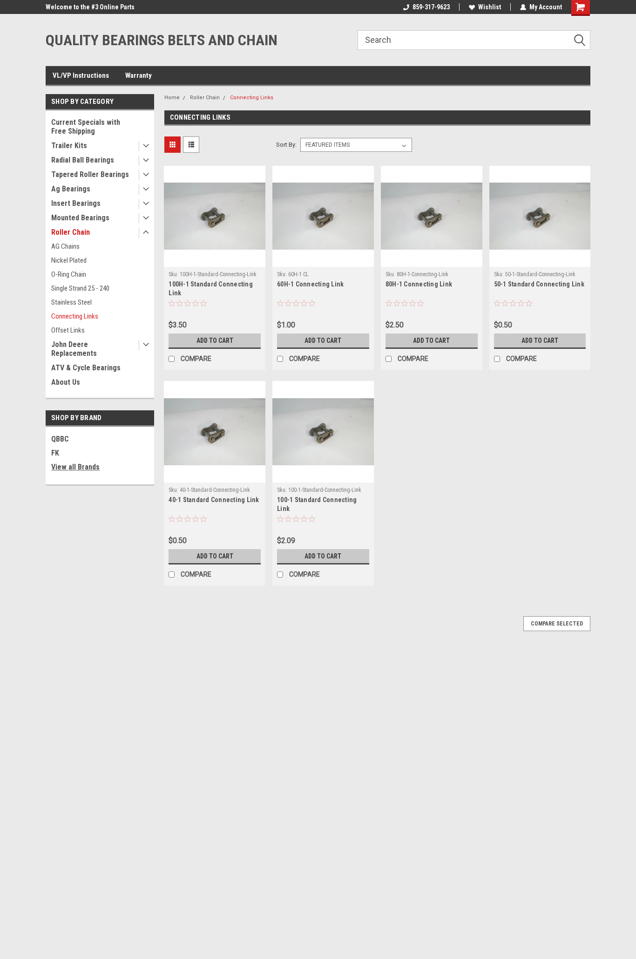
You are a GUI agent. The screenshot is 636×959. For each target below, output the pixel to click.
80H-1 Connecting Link (419, 284)
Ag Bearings (70, 188)
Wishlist (489, 7)
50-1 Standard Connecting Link (539, 284)
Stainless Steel (71, 302)
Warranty (138, 75)
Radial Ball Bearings (82, 160)
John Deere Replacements (74, 349)
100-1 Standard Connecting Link (317, 504)
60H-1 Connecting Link (310, 284)
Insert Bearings (76, 203)
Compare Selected (557, 623)
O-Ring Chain (68, 274)
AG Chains (65, 246)
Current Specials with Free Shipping (85, 127)
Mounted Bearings (80, 217)
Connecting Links (74, 316)
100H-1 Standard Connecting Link (211, 288)
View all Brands (75, 466)
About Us (65, 382)
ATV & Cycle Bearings (86, 367)
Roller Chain (70, 232)
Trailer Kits (69, 145)
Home (172, 98)
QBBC (60, 439)
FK (55, 453)
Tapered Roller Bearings (90, 174)
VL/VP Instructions (81, 75)
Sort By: (286, 144)
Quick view (214, 260)
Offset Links (68, 330)
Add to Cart (214, 340)
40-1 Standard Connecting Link (214, 499)
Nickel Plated (69, 260)
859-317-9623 (431, 7)
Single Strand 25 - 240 (80, 288)
